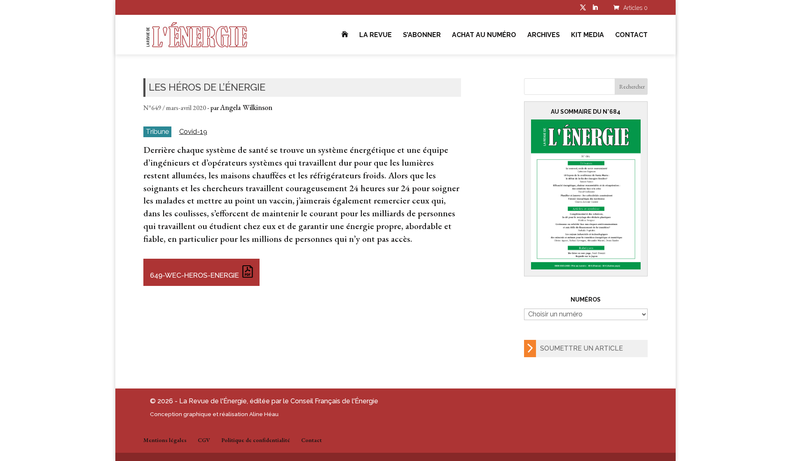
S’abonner (422, 35)
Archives (543, 35)
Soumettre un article (581, 348)
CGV (204, 440)
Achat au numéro (484, 35)
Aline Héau (263, 414)
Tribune (157, 131)
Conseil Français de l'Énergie (334, 401)
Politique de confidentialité (255, 440)
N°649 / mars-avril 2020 (174, 107)
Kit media (587, 35)
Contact (631, 35)
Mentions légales (165, 440)
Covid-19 (193, 132)
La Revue (375, 35)
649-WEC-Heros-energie (194, 275)
